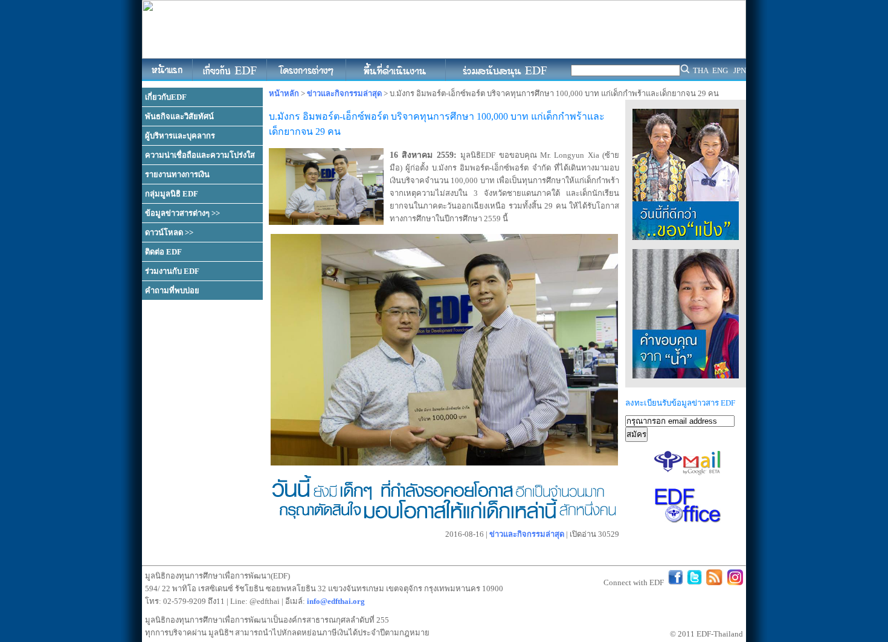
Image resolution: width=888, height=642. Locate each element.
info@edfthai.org (336, 601)
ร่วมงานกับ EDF (172, 271)
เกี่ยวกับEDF (166, 97)
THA (701, 70)
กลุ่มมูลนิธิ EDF (171, 193)
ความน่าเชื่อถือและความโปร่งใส (200, 155)
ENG (720, 70)
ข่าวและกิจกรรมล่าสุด (344, 93)
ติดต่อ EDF (163, 251)
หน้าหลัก (284, 93)
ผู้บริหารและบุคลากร (180, 135)
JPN (739, 70)
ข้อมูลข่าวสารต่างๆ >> (182, 213)
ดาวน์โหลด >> (169, 232)
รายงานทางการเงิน (177, 174)
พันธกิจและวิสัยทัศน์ (179, 116)
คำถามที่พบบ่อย (172, 290)
